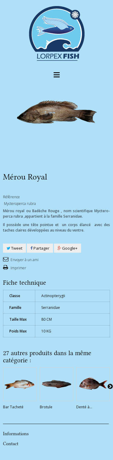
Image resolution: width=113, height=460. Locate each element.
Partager (41, 248)
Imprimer (18, 267)
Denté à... (84, 407)
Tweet (16, 248)
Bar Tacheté (13, 407)
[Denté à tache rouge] (93, 384)
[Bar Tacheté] (20, 384)
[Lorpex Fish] (57, 32)
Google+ (69, 248)
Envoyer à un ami (24, 259)
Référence (11, 196)
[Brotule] (57, 384)
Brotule (46, 407)
